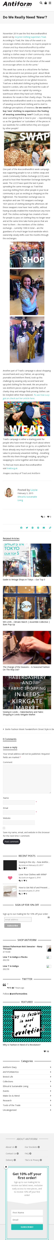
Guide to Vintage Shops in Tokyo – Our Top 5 (24, 579)
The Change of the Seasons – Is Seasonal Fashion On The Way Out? (26, 668)
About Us (10, 1147)
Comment (7, 762)
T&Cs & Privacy (32, 1160)
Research (7, 1100)
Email (5, 808)
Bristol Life (8, 1076)
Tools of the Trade (11, 1105)
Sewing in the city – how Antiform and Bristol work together (34, 862)
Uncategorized (9, 1110)
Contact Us (11, 1153)
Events (6, 1091)
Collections (8, 1081)
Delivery (10, 1160)
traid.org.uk (12, 468)
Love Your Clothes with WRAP (33, 874)
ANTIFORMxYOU (11, 1072)
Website (7, 818)
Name (6, 798)
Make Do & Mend (11, 1095)
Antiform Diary (10, 1067)
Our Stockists (31, 1147)
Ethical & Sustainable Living (15, 1086)
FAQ (27, 1153)
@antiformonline (18, 993)
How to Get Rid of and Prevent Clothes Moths (34, 887)
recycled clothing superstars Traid (30, 37)
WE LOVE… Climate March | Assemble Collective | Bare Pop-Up (26, 623)
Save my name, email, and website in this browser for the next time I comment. (26, 834)
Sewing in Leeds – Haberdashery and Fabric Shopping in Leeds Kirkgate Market (23, 713)
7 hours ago (19, 988)
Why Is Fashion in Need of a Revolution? (21, 1044)
